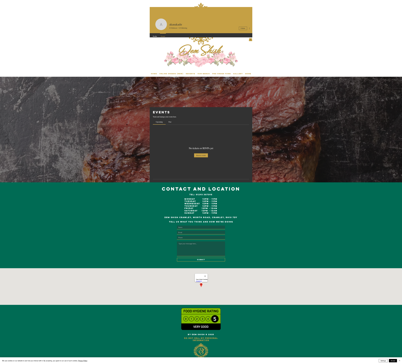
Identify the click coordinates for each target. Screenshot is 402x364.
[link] (159, 122)
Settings (383, 361)
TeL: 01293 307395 (200, 194)
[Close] (399, 360)
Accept (393, 361)
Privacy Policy (82, 361)
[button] (250, 39)
